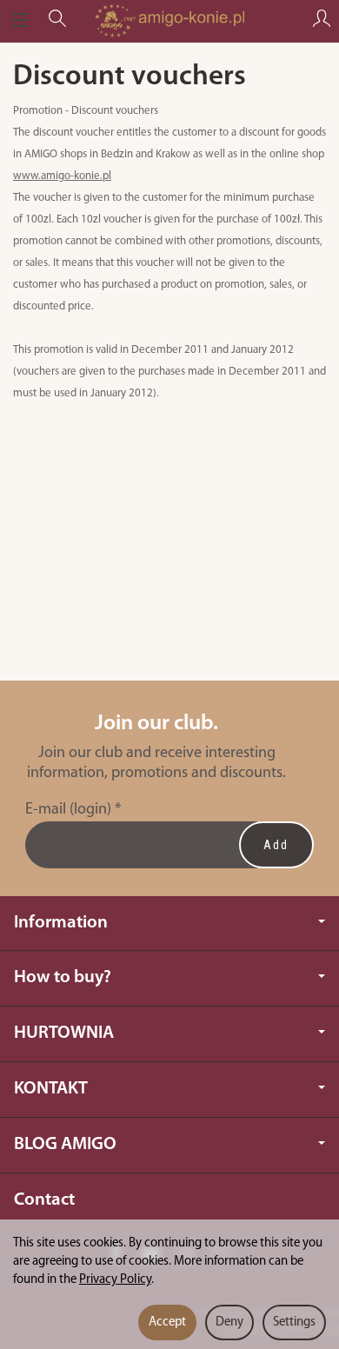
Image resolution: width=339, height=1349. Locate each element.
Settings (294, 1322)
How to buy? (62, 977)
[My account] (321, 21)
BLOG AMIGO (65, 1144)
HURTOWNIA (64, 1033)
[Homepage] (169, 21)
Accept (167, 1322)
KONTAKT (51, 1089)
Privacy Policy (115, 1279)
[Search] (57, 21)
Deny (229, 1322)
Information (61, 923)
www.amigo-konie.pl (62, 176)
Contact (44, 1200)
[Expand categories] (20, 21)
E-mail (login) (68, 809)
